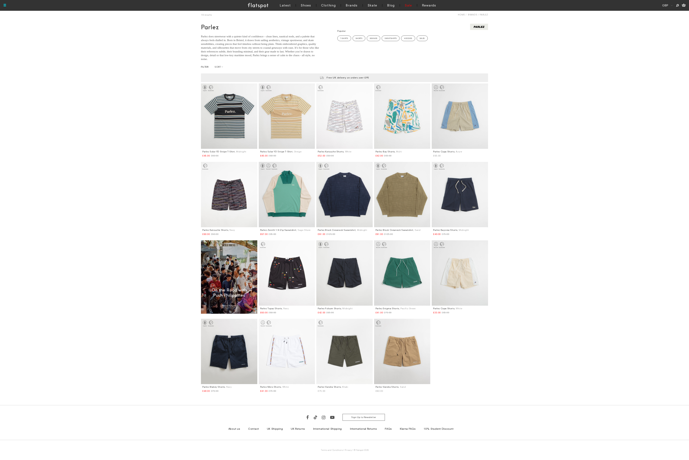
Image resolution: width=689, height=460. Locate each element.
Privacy (348, 450)
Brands (351, 5)
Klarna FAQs (408, 428)
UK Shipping (275, 428)
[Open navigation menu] (5, 5)
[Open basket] (683, 5)
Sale (408, 5)
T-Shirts (344, 38)
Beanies (373, 38)
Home (461, 14)
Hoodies (408, 38)
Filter (204, 67)
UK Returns (298, 428)
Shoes (306, 5)
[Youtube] (332, 417)
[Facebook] (307, 417)
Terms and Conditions (332, 450)
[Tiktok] (315, 417)
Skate (372, 5)
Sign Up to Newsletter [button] (363, 417)
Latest (285, 5)
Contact (253, 428)
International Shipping (327, 428)
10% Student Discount (438, 428)
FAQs (388, 428)
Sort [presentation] (218, 67)
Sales (422, 38)
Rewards (429, 5)
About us (234, 428)
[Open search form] (677, 5)
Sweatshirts (391, 38)
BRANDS (472, 14)
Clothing (328, 5)
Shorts (359, 38)
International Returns (363, 428)
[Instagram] (324, 417)
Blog (391, 5)
